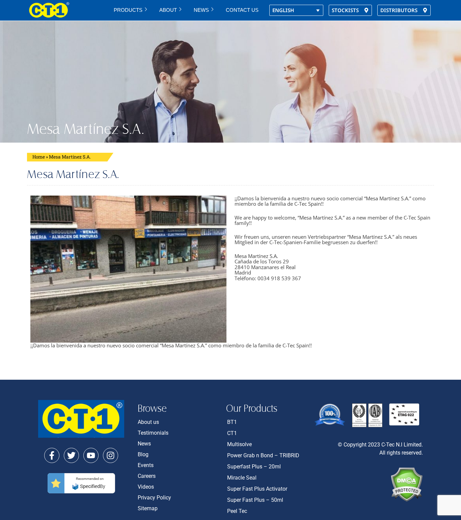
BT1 (232, 422)
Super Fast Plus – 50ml (255, 500)
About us (148, 422)
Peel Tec (237, 511)
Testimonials (153, 433)
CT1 (232, 433)
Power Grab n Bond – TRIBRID (263, 455)
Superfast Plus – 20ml (254, 466)
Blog (143, 454)
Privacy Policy (154, 497)
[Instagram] (110, 455)
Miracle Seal (241, 477)
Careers (147, 476)
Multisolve (239, 444)
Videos (146, 487)
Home (38, 157)
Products (128, 10)
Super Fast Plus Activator (257, 489)
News (201, 10)
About (168, 10)
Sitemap (148, 508)
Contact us (242, 10)
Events (146, 465)
